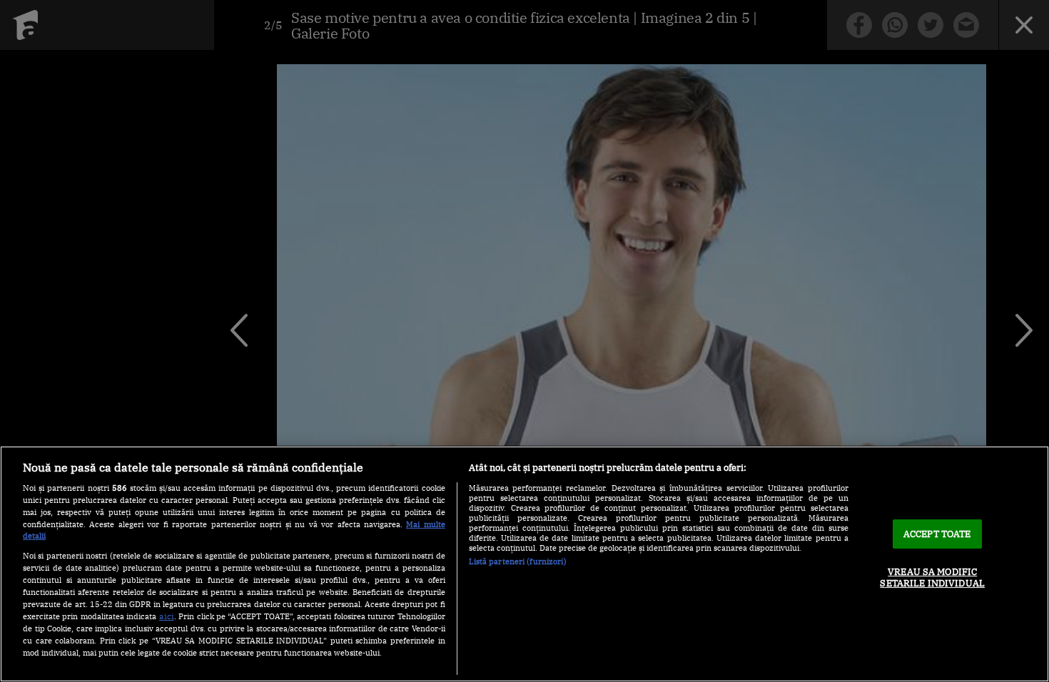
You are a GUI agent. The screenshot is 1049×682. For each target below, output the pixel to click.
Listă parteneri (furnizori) (518, 561)
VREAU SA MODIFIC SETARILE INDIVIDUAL (932, 577)
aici (166, 615)
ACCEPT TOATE (937, 534)
